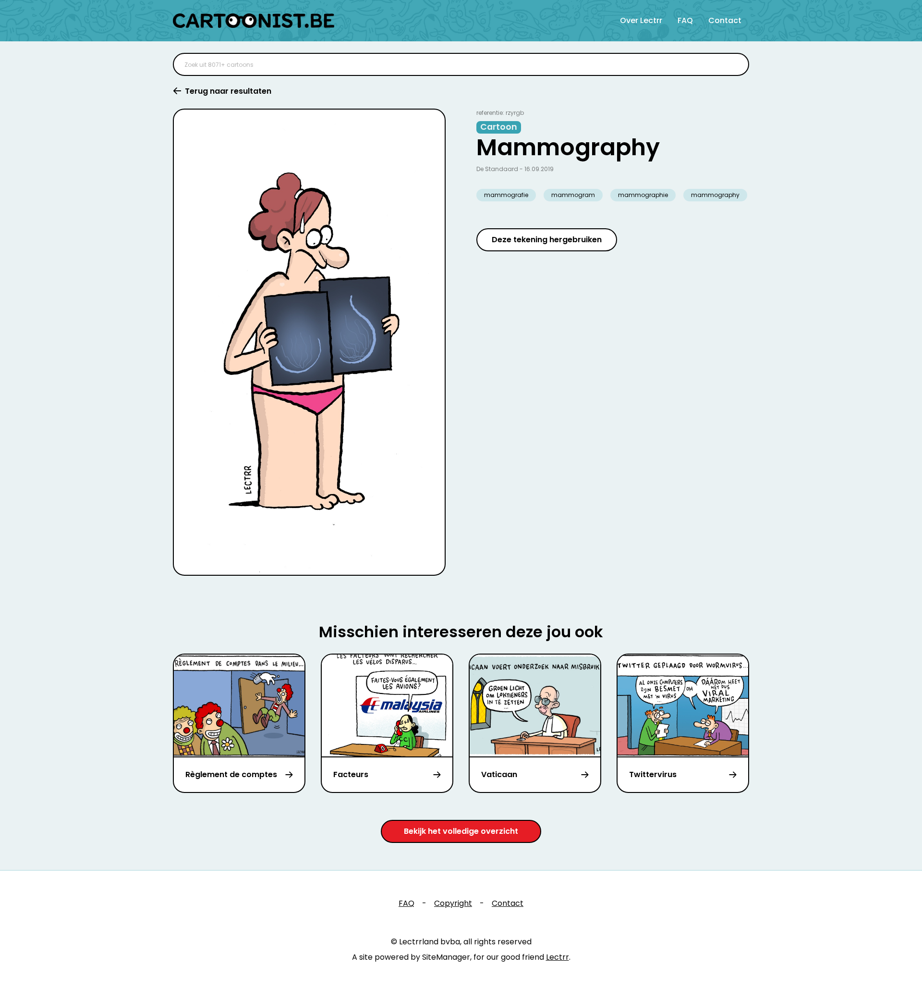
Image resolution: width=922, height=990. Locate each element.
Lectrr (557, 957)
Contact (724, 20)
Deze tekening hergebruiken (547, 239)
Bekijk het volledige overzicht (461, 831)
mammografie (506, 195)
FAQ (685, 20)
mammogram (573, 195)
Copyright (453, 903)
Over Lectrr (641, 20)
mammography (715, 195)
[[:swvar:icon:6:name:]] (735, 64)
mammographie (643, 195)
